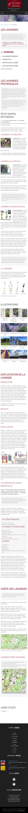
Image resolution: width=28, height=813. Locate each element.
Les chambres (15, 738)
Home (2, 24)
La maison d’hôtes (15, 736)
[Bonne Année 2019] (3, 770)
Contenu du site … (15, 734)
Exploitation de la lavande (10, 62)
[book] (14, 779)
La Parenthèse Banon (21, 810)
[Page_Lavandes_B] (14, 294)
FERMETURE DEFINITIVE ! (15, 801)
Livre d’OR (15, 749)
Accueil (14, 733)
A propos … (15, 751)
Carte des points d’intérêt (10, 66)
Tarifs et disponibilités (14, 745)
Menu (2, 13)
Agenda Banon (14, 742)
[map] (14, 784)
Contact (14, 744)
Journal (15, 747)
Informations (6, 24)
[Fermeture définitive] (3, 764)
